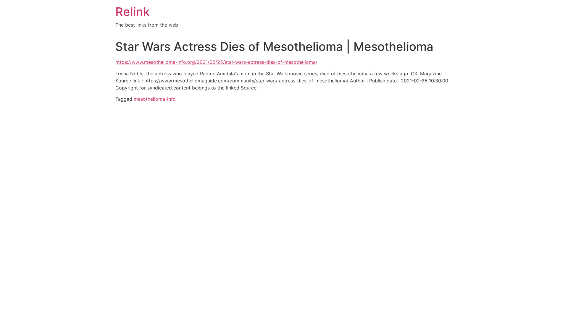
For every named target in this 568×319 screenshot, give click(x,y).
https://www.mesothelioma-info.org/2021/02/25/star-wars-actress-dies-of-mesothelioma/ (216, 62)
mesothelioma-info (155, 99)
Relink (132, 11)
